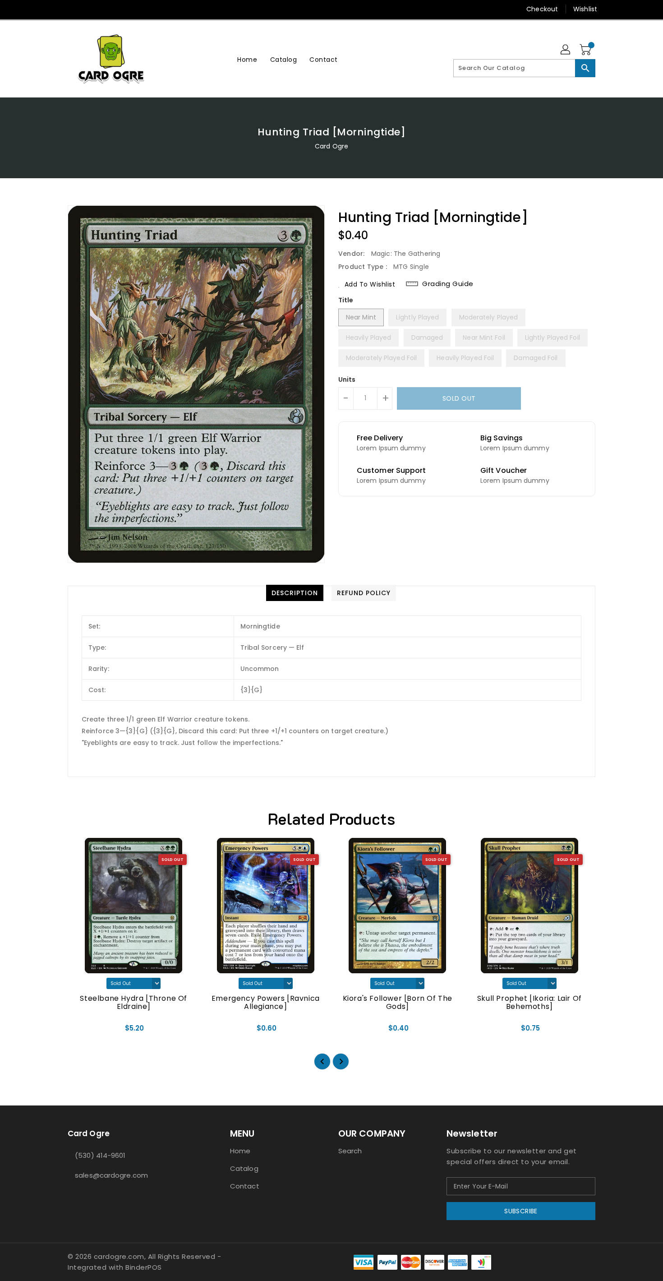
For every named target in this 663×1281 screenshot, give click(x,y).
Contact (244, 1186)
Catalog (244, 1168)
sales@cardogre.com (111, 1175)
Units (347, 379)
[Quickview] (82, 1031)
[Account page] (566, 50)
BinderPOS (143, 1267)
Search (350, 1151)
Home (240, 1151)
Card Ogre (331, 146)
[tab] (294, 593)
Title (346, 300)
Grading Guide (448, 283)
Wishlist (585, 9)
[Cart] (586, 50)
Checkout (542, 9)
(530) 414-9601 (100, 1155)
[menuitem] (247, 59)
